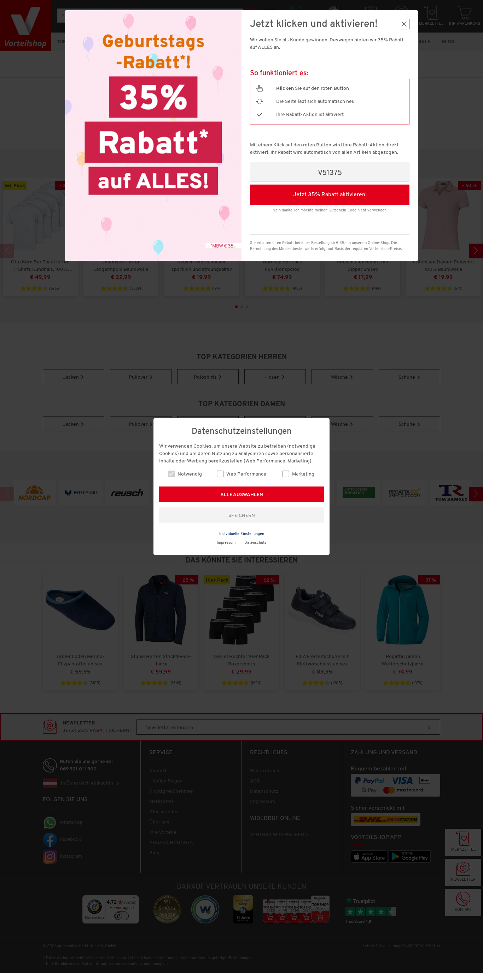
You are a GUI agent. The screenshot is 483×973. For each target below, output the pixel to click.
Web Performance (245, 474)
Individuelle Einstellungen (241, 534)
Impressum (226, 543)
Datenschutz (255, 543)
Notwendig (189, 474)
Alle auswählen (241, 494)
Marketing (302, 474)
